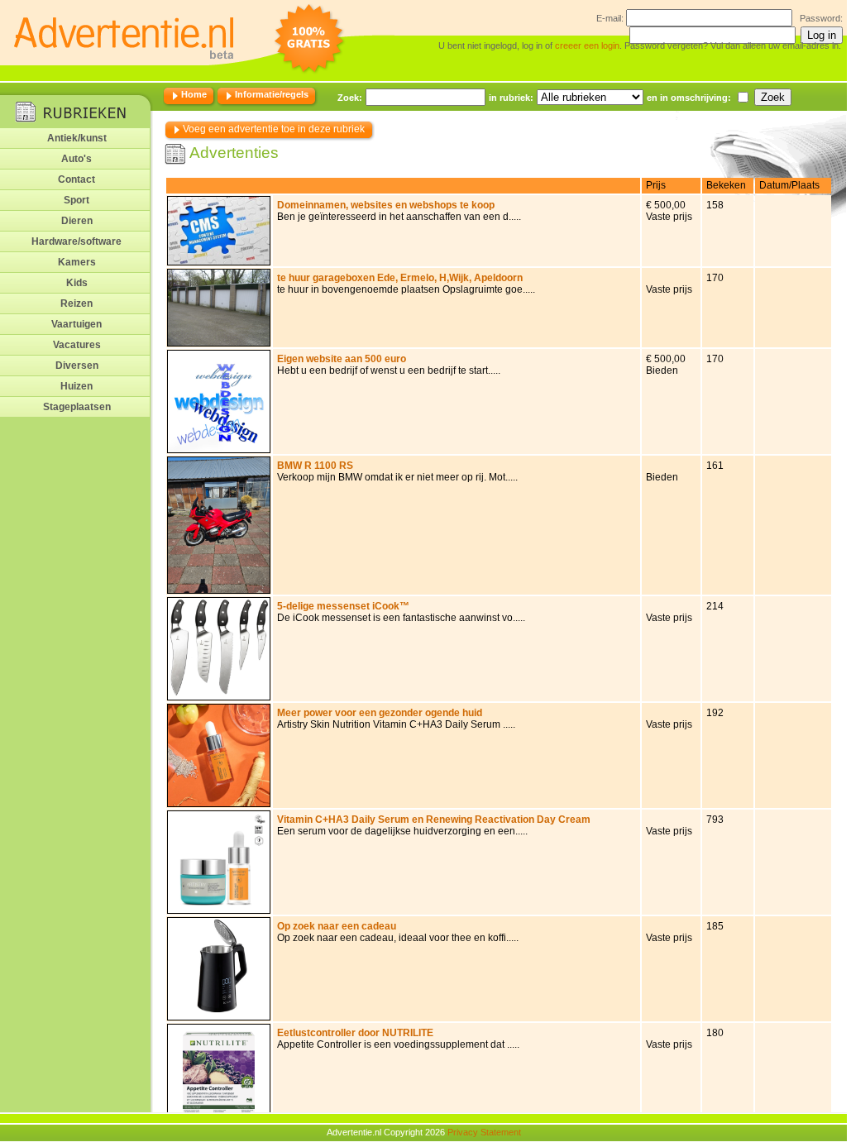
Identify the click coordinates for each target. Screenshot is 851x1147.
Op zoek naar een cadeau (336, 926)
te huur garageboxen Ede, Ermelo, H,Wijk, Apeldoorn (400, 278)
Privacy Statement (484, 1132)
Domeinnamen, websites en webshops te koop (386, 205)
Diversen (76, 365)
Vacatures (77, 345)
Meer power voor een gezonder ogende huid (379, 713)
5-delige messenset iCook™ (343, 606)
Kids (77, 283)
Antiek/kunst (77, 138)
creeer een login (587, 45)
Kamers (77, 262)
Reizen (76, 303)
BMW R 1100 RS (315, 465)
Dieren (77, 221)
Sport (76, 200)
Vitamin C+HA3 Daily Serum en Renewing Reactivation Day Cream (433, 819)
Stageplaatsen (77, 407)
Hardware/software (76, 241)
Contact (76, 179)
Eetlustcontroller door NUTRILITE (355, 1033)
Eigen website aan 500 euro (341, 359)
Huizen (76, 386)
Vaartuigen (76, 324)
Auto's (76, 159)
